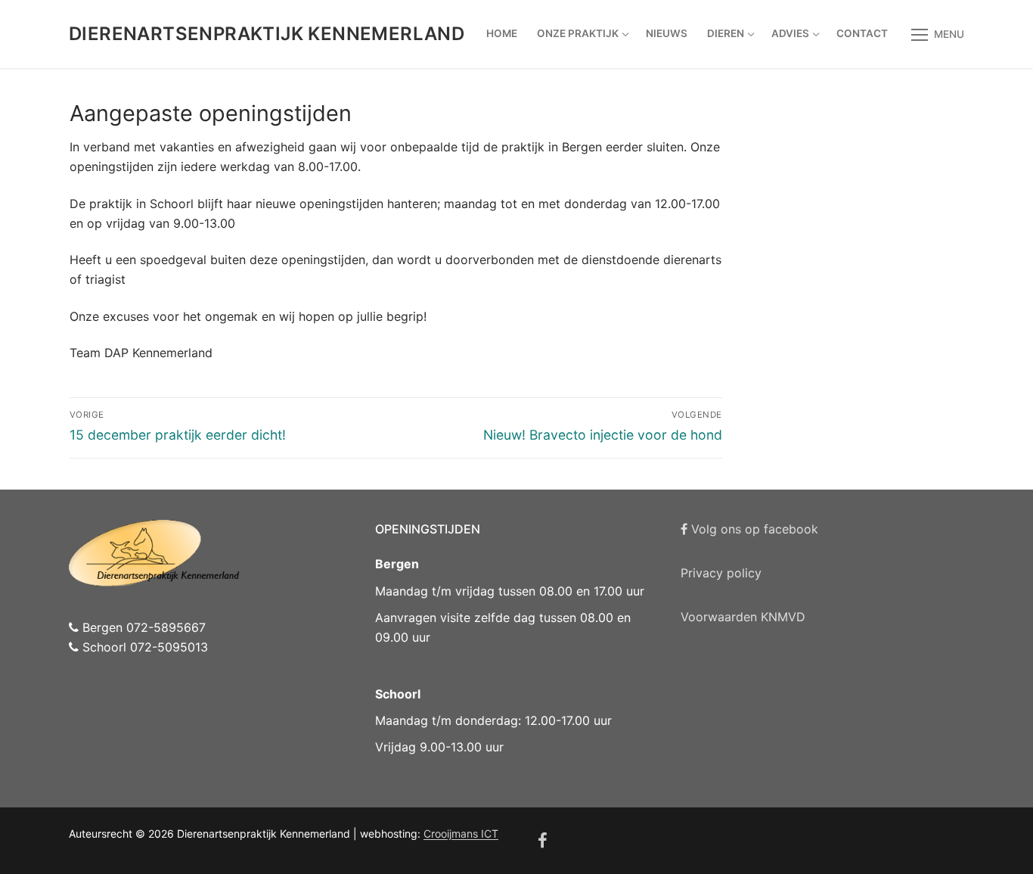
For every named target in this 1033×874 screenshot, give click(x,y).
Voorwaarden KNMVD (743, 616)
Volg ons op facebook (752, 529)
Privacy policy (721, 572)
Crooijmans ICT (460, 833)
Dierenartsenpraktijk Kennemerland (266, 34)
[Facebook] (543, 841)
